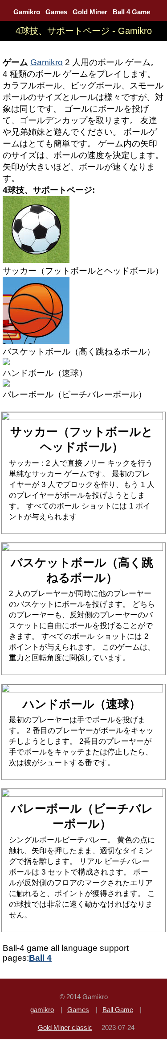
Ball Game (117, 1009)
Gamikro (26, 12)
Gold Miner (90, 12)
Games (56, 12)
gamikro (42, 1009)
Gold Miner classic (65, 1027)
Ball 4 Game (131, 12)
